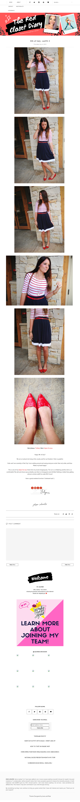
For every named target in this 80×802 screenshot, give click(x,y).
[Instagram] (39, 2)
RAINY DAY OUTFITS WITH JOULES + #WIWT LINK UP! (40, 741)
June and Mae (46, 796)
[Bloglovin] (48, 2)
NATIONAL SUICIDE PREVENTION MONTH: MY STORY (40, 757)
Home (10, 2)
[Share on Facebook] (63, 514)
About (19, 2)
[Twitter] (34, 2)
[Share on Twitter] (66, 514)
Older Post (67, 564)
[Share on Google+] (72, 514)
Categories (11, 10)
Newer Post (12, 564)
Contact (10, 6)
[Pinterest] (43, 2)
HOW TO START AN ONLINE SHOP (40, 746)
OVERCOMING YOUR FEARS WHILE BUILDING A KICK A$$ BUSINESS (40, 752)
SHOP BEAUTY (20, 6)
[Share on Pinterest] (69, 514)
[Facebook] (30, 2)
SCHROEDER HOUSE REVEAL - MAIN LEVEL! (40, 763)
